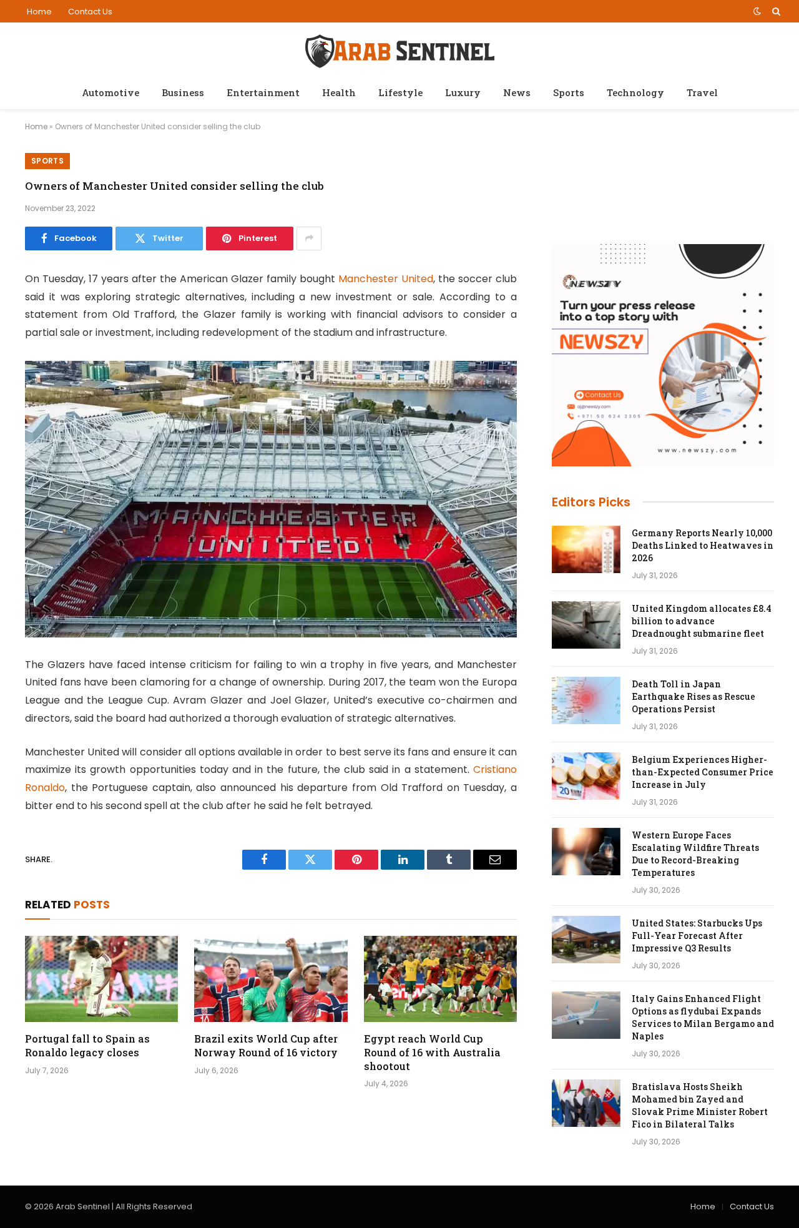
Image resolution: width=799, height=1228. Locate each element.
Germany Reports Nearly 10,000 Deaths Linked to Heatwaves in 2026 (702, 545)
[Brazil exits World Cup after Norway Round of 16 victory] (270, 979)
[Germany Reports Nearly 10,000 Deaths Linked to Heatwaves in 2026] (586, 549)
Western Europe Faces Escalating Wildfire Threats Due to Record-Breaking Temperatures (695, 853)
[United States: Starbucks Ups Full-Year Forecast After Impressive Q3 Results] (586, 939)
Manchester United (385, 279)
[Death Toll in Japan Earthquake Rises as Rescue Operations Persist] (586, 700)
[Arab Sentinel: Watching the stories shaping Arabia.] (400, 49)
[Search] (775, 11)
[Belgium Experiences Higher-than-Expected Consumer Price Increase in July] (586, 776)
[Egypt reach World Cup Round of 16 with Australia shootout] (440, 979)
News (517, 92)
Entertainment (263, 92)
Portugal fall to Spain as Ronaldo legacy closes (87, 1045)
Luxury (463, 92)
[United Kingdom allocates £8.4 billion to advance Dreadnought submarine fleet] (586, 625)
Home (39, 11)
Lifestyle (400, 92)
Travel (702, 92)
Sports (568, 92)
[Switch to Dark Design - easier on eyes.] (757, 11)
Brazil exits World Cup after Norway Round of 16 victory (266, 1045)
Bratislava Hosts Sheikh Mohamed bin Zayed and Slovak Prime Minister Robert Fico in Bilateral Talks (700, 1105)
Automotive (110, 92)
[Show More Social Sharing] (309, 238)
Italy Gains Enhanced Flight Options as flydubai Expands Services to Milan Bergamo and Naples (703, 1017)
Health (339, 92)
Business (183, 92)
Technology (635, 92)
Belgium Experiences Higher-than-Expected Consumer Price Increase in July (702, 772)
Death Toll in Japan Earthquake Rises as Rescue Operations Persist (693, 696)
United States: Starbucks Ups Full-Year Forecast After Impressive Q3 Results (697, 935)
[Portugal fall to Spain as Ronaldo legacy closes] (101, 979)
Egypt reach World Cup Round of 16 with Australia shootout (432, 1052)
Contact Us (90, 11)
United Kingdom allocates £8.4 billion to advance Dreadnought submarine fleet (702, 620)
